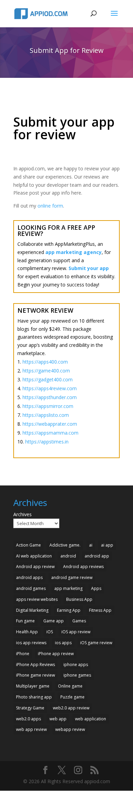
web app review (31, 729)
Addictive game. (64, 545)
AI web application (34, 556)
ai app (107, 545)
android (68, 556)
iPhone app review (56, 653)
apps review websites (37, 599)
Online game (70, 686)
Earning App (68, 610)
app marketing (68, 588)
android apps (29, 577)
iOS (49, 632)
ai (90, 545)
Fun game (25, 621)
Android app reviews (83, 566)
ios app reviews (31, 643)
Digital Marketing (32, 610)
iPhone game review (35, 675)
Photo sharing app (34, 697)
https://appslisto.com (46, 415)
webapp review (70, 729)
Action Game (28, 545)
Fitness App (100, 610)
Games (79, 621)
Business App (79, 599)
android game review (71, 577)
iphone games (77, 675)
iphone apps (75, 664)
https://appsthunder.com (50, 397)
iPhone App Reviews (35, 664)
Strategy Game (30, 708)
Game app (53, 621)
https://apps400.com (45, 361)
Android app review (35, 566)
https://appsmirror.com (48, 406)
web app (57, 719)
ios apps (63, 643)
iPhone (22, 653)
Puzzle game (72, 697)
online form (50, 205)
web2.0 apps (28, 719)
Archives (22, 514)
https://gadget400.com (48, 379)
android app (97, 556)
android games (31, 588)
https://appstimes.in (47, 441)
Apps (96, 588)
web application (90, 719)
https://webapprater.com (50, 424)
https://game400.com (46, 370)
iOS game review (96, 643)
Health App (27, 632)
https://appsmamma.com (50, 432)
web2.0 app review (71, 708)
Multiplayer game (32, 686)
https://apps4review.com (50, 388)
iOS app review (75, 632)
